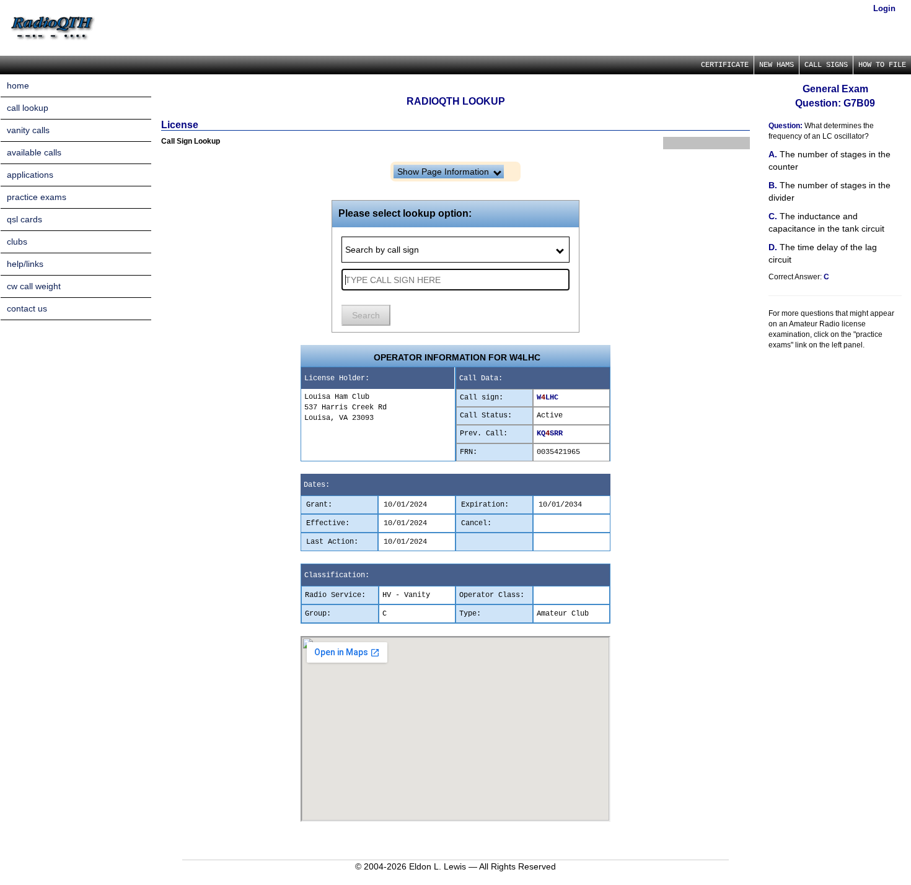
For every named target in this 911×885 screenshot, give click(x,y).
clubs (17, 241)
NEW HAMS (776, 65)
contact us (27, 308)
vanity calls (28, 130)
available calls (34, 152)
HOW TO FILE (882, 65)
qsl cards (24, 219)
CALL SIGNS (826, 65)
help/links (25, 264)
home (18, 85)
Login (884, 8)
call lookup (27, 108)
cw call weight (34, 286)
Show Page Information (444, 172)
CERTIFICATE (725, 65)
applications (30, 175)
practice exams (36, 197)
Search (366, 315)
